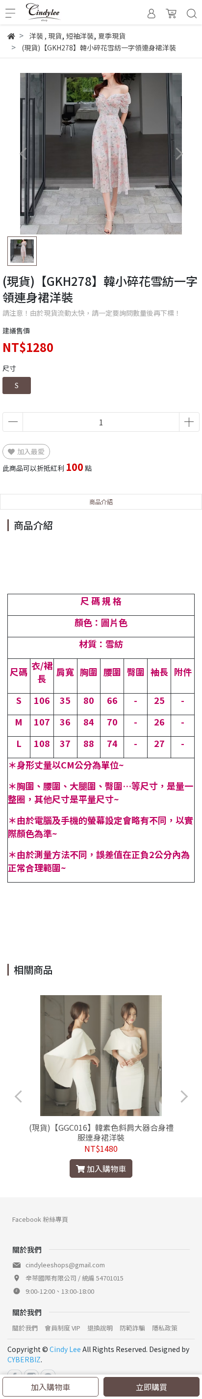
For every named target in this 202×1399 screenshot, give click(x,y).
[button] (179, 154)
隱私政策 (164, 1327)
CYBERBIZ (24, 1359)
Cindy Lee (65, 1349)
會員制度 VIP (62, 1327)
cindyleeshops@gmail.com (65, 1264)
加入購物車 (50, 1387)
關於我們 (25, 1327)
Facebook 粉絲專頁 (40, 1219)
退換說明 (100, 1327)
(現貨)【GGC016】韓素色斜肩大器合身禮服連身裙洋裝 (101, 1132)
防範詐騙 (132, 1327)
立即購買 (151, 1387)
